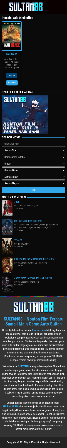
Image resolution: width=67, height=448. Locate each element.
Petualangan (11, 65)
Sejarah (38, 263)
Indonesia (34, 282)
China (44, 263)
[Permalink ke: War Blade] (11, 35)
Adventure (25, 263)
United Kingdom (12, 67)
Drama (22, 205)
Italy (38, 227)
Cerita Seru (14, 59)
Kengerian (53, 224)
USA (49, 227)
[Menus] (62, 7)
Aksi (6, 59)
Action (17, 263)
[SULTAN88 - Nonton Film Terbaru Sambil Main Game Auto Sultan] (26, 7)
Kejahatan (15, 62)
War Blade (11, 54)
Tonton (12, 82)
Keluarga (44, 224)
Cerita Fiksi (24, 224)
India (37, 205)
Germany (26, 227)
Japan (43, 227)
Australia (18, 227)
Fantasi (7, 62)
